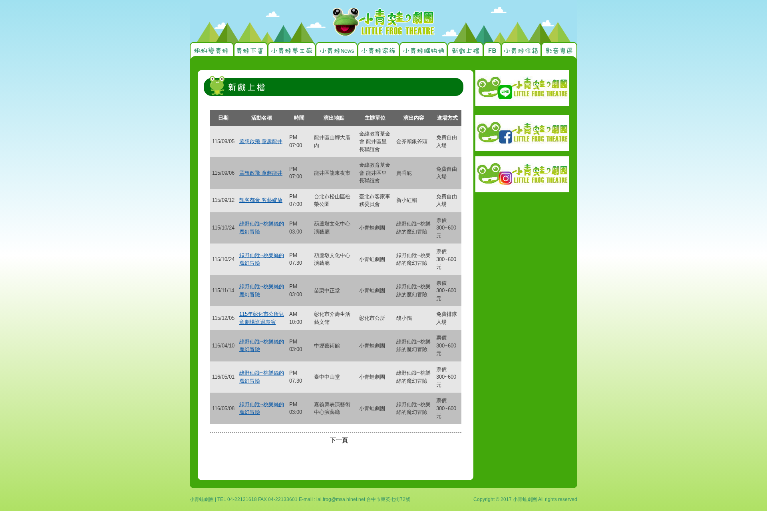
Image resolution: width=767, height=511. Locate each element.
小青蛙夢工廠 (292, 52)
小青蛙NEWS (337, 52)
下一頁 (339, 440)
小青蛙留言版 (521, 52)
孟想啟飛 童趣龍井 (260, 141)
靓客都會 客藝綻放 (260, 200)
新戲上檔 (465, 52)
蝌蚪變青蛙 (212, 52)
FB (492, 52)
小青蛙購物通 (423, 52)
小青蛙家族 (378, 52)
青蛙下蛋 (251, 52)
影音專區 (559, 52)
